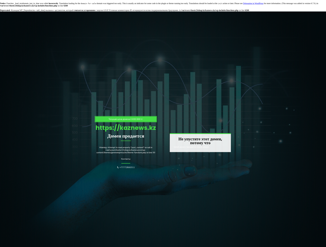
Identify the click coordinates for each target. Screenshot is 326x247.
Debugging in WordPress (253, 3)
